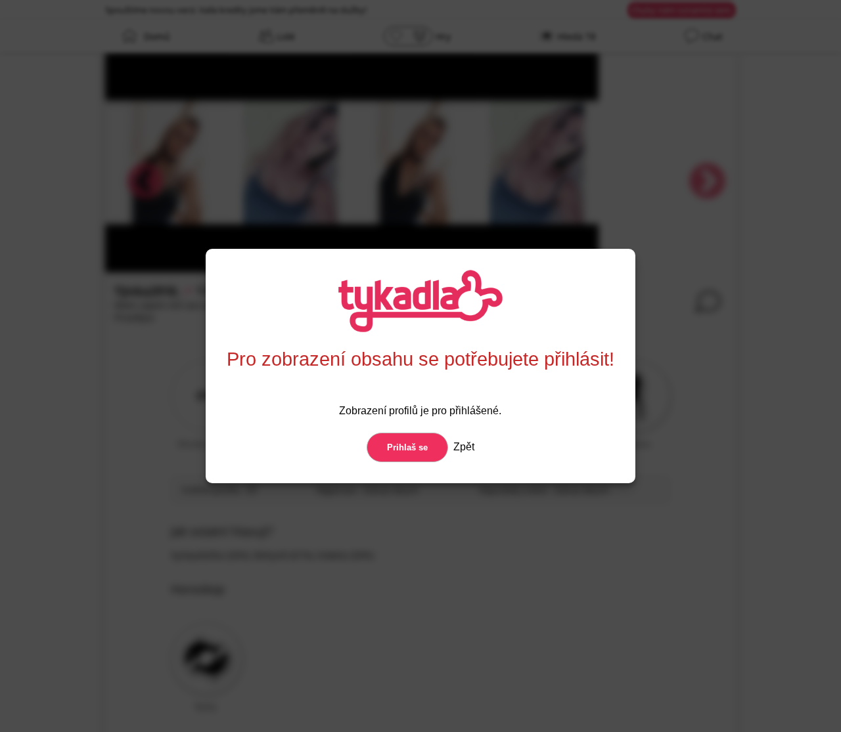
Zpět (462, 446)
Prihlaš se (407, 447)
